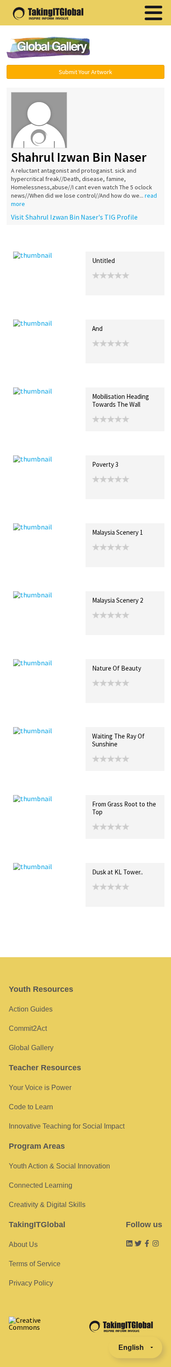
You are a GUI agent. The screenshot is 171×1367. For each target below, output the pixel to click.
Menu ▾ (132, 48)
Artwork (113, 242)
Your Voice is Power (40, 1087)
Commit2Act (28, 1028)
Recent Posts (33, 242)
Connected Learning (40, 1185)
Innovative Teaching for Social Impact (67, 1126)
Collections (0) (77, 242)
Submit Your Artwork (85, 72)
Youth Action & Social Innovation (59, 1166)
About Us (23, 1244)
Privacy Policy (31, 1283)
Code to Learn (31, 1107)
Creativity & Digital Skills (47, 1204)
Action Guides (31, 1009)
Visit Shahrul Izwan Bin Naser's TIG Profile (74, 217)
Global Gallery (48, 47)
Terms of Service (35, 1264)
